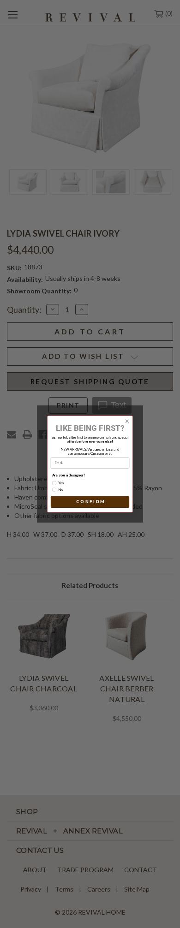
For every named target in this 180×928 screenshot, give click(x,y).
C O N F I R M (89, 502)
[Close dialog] (127, 421)
